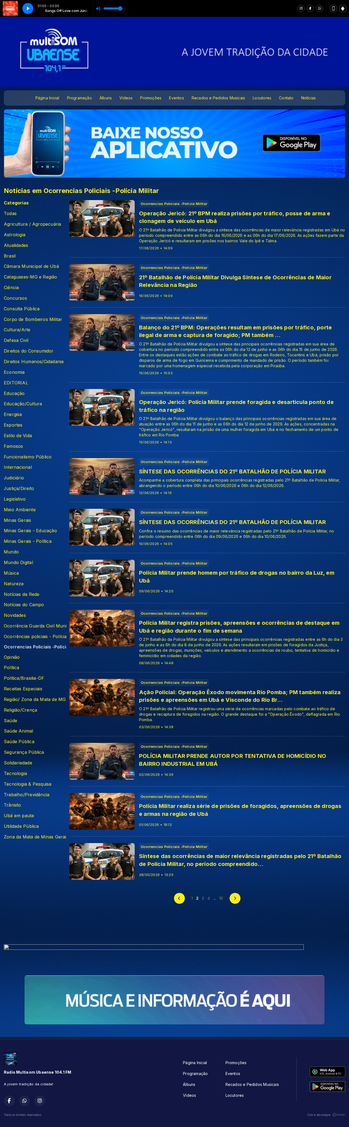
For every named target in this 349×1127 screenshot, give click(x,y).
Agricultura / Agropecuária (32, 224)
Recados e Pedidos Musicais (218, 98)
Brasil (10, 256)
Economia (14, 372)
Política (11, 667)
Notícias (308, 98)
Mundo (11, 552)
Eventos (176, 98)
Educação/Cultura (23, 403)
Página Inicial (47, 98)
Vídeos (126, 98)
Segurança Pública (24, 752)
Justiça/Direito (19, 488)
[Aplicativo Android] (342, 8)
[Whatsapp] (319, 8)
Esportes (13, 425)
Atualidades (16, 245)
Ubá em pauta (19, 815)
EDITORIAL (16, 382)
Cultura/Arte (17, 329)
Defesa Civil (16, 340)
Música (11, 573)
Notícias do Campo (24, 604)
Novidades (15, 615)
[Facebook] (310, 8)
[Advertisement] (174, 927)
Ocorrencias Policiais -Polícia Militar (35, 647)
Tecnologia (15, 773)
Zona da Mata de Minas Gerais (35, 837)
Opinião (12, 657)
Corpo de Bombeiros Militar (33, 319)
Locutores (262, 98)
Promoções (150, 98)
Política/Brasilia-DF (24, 678)
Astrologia (14, 234)
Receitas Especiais (23, 688)
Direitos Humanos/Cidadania (34, 361)
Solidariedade (18, 762)
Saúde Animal (18, 731)
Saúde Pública (19, 741)
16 (221, 898)
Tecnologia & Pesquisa (27, 784)
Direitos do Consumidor (29, 351)
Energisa (13, 414)
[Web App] (333, 8)
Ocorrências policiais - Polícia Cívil (35, 636)
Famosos (13, 446)
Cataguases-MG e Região (30, 277)
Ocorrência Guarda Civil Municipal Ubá (35, 626)
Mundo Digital (18, 562)
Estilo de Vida (18, 435)
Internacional (18, 467)
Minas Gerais (17, 520)
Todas (10, 213)
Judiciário (14, 477)
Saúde (10, 720)
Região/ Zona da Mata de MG (35, 699)
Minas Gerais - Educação (30, 530)
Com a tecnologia (318, 1114)
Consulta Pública (22, 308)
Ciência (11, 287)
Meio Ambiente (20, 509)
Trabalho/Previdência (26, 794)
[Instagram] (301, 8)
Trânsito (12, 805)
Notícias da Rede (21, 594)
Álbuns (106, 98)
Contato (286, 98)
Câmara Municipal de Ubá (31, 266)
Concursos (15, 298)
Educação (14, 393)
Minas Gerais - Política (28, 541)
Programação (79, 98)
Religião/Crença (20, 710)
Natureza (14, 583)
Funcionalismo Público (28, 457)
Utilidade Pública (21, 826)
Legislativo (15, 499)
